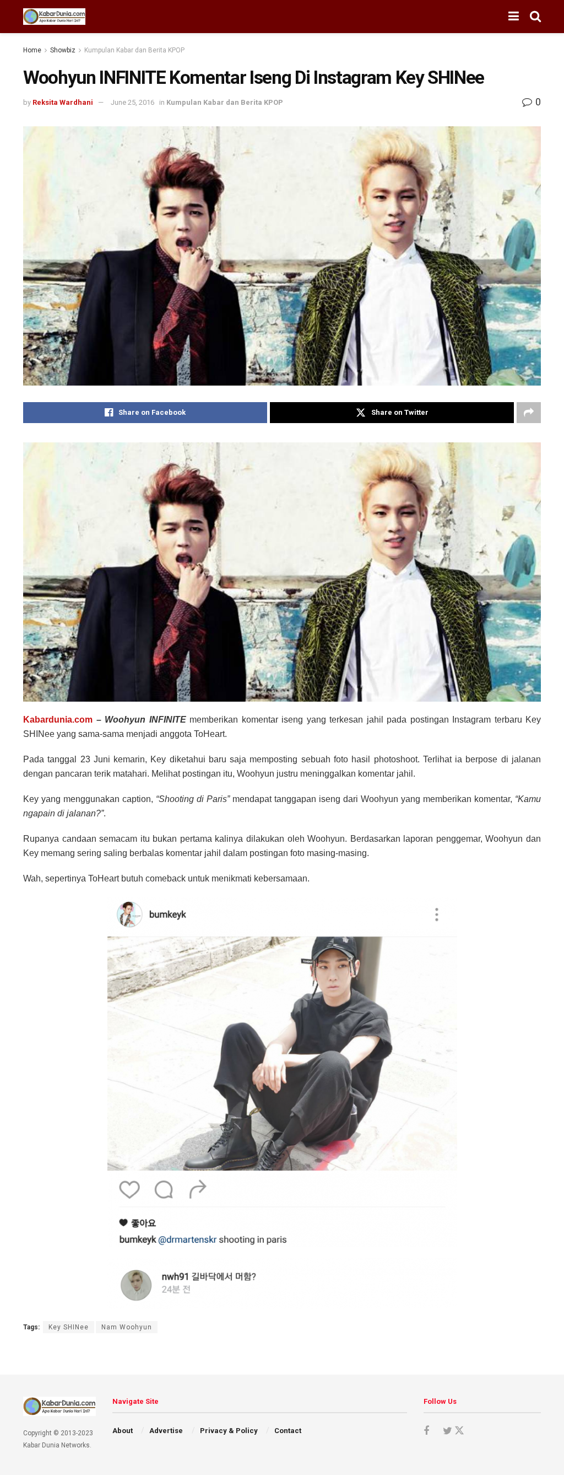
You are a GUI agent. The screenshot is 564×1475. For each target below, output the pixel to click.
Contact (287, 1430)
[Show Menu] (513, 16)
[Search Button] (535, 16)
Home (32, 50)
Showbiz (62, 50)
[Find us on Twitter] (452, 1430)
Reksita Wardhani (62, 102)
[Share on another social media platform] (529, 412)
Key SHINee (68, 1327)
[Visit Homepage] (54, 16)
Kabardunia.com (58, 719)
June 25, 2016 (132, 102)
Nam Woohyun (126, 1327)
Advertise (166, 1430)
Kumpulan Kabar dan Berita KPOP (134, 50)
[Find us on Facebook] (426, 1431)
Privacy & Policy (229, 1430)
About (122, 1430)
